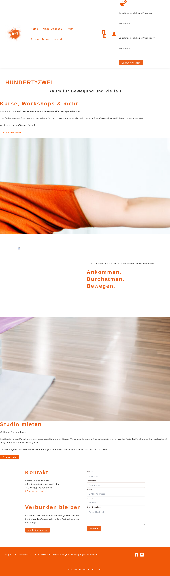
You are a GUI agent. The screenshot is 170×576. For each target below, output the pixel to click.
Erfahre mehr (10, 457)
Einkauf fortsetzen (130, 63)
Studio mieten (40, 39)
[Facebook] (104, 32)
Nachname (91, 481)
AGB (37, 554)
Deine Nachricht (94, 507)
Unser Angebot (52, 28)
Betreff (90, 498)
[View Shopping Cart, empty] (122, 4)
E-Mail (89, 489)
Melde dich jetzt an (37, 530)
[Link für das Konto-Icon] (114, 34)
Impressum (11, 554)
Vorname (90, 472)
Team (70, 28)
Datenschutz (25, 554)
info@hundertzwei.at (35, 491)
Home (34, 28)
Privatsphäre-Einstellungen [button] (55, 554)
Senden (94, 528)
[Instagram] (104, 36)
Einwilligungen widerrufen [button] (84, 554)
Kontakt (59, 39)
